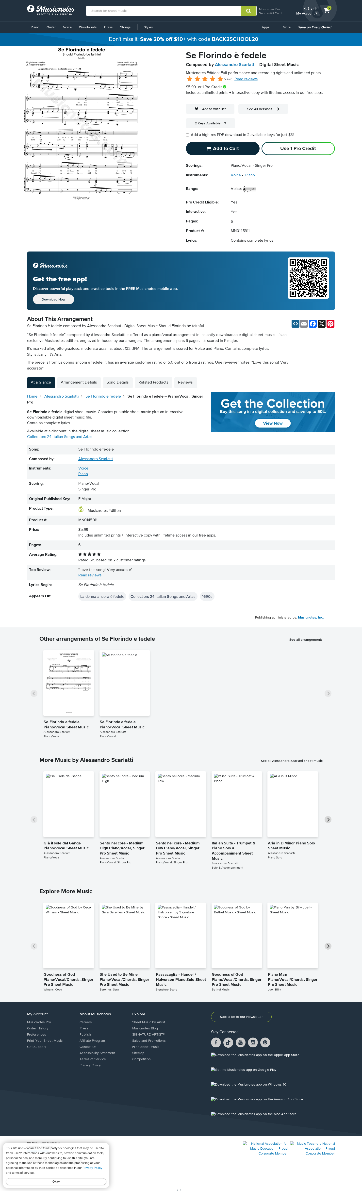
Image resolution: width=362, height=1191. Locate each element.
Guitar (51, 27)
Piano (35, 27)
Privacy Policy (90, 1065)
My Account (305, 13)
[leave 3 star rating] (205, 79)
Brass (108, 27)
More (288, 29)
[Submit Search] (248, 11)
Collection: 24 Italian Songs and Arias (59, 437)
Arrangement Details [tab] (79, 383)
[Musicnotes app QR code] (308, 280)
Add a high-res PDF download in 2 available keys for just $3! (242, 135)
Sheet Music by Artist (148, 1022)
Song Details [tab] (118, 383)
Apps (266, 27)
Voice (67, 27)
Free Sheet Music (146, 1047)
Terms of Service (93, 1059)
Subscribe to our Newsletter (241, 1017)
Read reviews (246, 79)
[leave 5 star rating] (220, 79)
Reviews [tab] (185, 383)
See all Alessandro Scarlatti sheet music (292, 761)
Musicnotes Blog (145, 1028)
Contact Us (88, 1047)
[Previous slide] (34, 693)
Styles (148, 27)
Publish (85, 1034)
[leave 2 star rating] (197, 79)
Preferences (36, 1034)
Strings (125, 27)
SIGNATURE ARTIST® (148, 1034)
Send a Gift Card (270, 13)
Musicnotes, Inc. (311, 617)
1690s (207, 596)
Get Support (36, 1047)
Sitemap (138, 1053)
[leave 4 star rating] (212, 79)
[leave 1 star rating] (190, 79)
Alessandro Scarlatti (235, 65)
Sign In (312, 8)
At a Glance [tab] (41, 383)
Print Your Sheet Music (45, 1040)
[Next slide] (328, 693)
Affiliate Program (92, 1040)
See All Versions (259, 109)
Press (84, 1028)
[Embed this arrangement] (295, 324)
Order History (37, 1028)
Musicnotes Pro (269, 9)
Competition (141, 1059)
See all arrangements (306, 639)
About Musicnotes (95, 1014)
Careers (86, 1022)
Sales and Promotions (149, 1040)
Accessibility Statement (97, 1053)
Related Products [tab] (153, 383)
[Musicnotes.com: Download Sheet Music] (50, 10)
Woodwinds (88, 27)
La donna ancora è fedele (102, 596)
